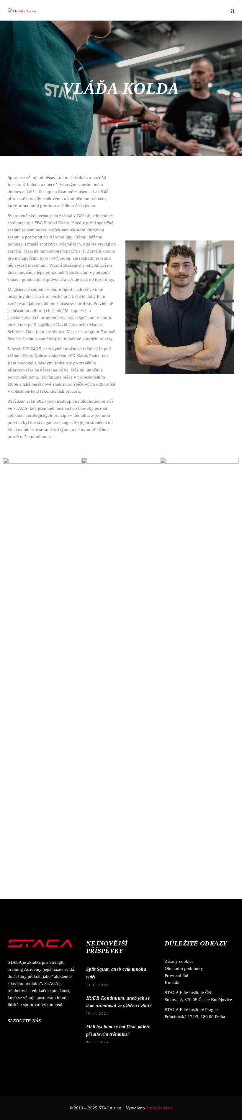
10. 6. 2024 (97, 985)
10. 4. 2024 (97, 1013)
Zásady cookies (179, 961)
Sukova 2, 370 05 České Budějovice (198, 999)
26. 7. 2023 (97, 1042)
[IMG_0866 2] (42, 516)
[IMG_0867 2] (121, 516)
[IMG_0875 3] (199, 678)
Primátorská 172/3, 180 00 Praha (195, 1016)
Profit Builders (159, 1108)
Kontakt (172, 982)
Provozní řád (176, 975)
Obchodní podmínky (184, 968)
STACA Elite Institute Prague (191, 1009)
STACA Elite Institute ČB (188, 992)
